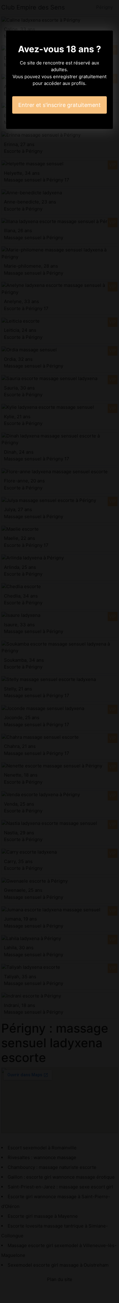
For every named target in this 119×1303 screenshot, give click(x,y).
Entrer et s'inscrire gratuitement (59, 105)
